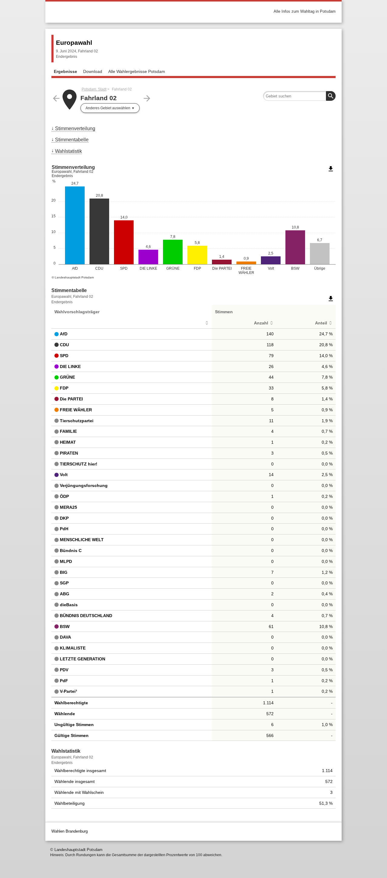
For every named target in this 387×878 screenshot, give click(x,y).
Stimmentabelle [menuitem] (72, 139)
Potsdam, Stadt (94, 89)
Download (92, 71)
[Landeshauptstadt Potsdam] (122, 11)
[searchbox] (299, 96)
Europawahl (74, 42)
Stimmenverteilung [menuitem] (75, 128)
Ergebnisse (65, 71)
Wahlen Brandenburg (69, 831)
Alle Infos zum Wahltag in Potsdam (305, 11)
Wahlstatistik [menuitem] (68, 151)
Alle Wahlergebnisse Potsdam (136, 71)
